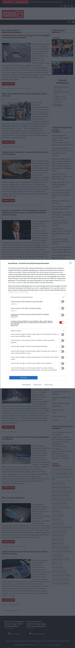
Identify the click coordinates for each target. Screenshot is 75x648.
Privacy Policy (48, 384)
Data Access (37, 384)
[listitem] (37, 297)
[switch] (61, 301)
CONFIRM (23, 377)
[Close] (71, 263)
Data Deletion (26, 384)
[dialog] (37, 324)
